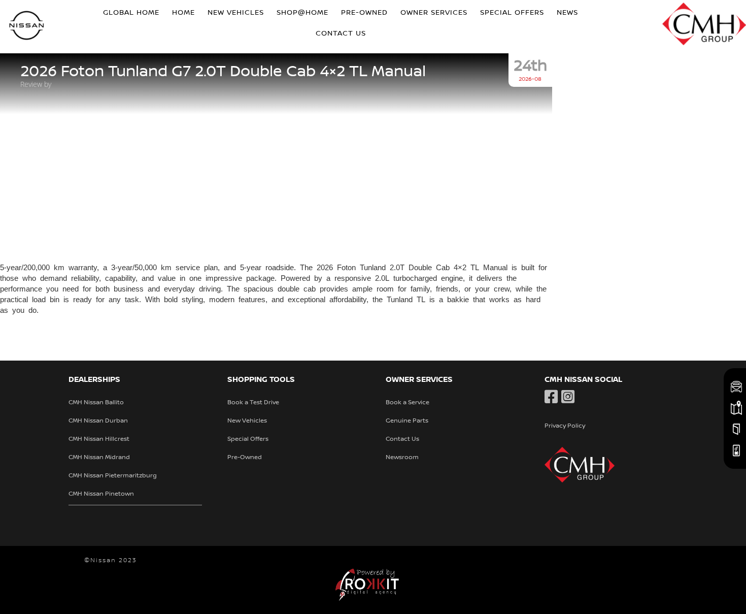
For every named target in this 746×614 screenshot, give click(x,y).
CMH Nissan (27, 26)
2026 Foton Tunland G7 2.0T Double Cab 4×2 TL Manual (223, 71)
